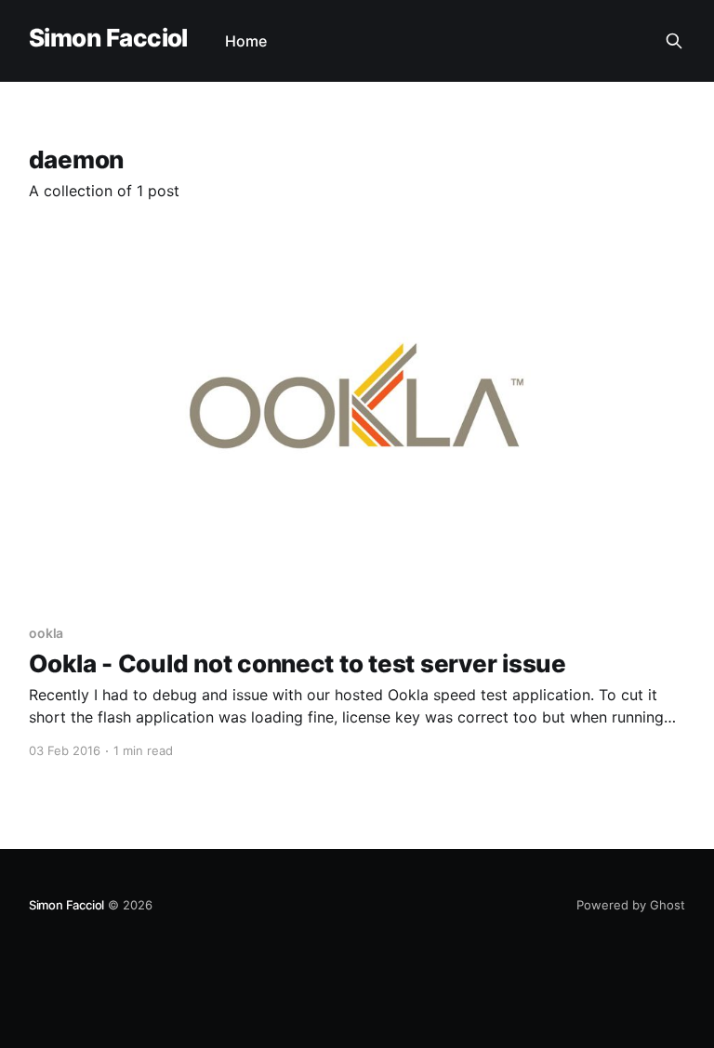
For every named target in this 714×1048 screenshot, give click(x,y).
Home (246, 41)
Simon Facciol (108, 38)
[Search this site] (674, 41)
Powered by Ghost (630, 904)
